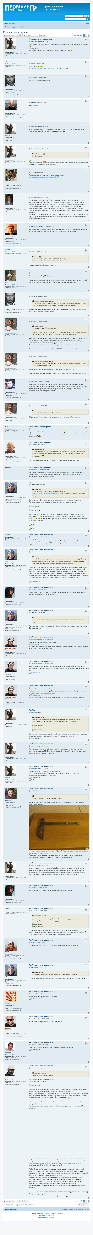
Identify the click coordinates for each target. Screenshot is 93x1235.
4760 (13, 802)
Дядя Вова (8, 1028)
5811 (13, 911)
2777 (13, 89)
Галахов (7, 330)
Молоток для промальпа (16, 32)
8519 (13, 63)
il (5, 181)
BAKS (6, 494)
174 (13, 537)
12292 (14, 333)
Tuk (6, 282)
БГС (6, 1077)
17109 (14, 456)
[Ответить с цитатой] (85, 39)
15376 (14, 954)
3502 (13, 113)
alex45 (7, 951)
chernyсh (7, 49)
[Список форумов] (21, 8)
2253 (13, 208)
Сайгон (7, 908)
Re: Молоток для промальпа (41, 535)
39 (13, 429)
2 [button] (86, 35)
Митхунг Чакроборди (11, 236)
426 (13, 184)
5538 (13, 252)
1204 (13, 1054)
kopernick (8, 1052)
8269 (13, 652)
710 (13, 1079)
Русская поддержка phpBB (46, 1215)
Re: (30, 482)
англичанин (8, 390)
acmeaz (7, 1003)
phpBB (43, 1213)
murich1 (7, 534)
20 (13, 1005)
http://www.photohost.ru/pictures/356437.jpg (43, 68)
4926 (13, 392)
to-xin (6, 426)
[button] (89, 35)
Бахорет (7, 599)
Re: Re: (32, 710)
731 (13, 496)
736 (13, 238)
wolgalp (7, 110)
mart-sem (7, 205)
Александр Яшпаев (10, 648)
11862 (14, 601)
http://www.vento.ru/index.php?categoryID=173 (44, 177)
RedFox (7, 453)
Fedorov (7, 249)
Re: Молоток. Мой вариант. (40, 427)
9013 (13, 1032)
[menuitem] (13, 23)
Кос (6, 61)
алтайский (8, 800)
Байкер (7, 87)
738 (13, 52)
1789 (13, 284)
